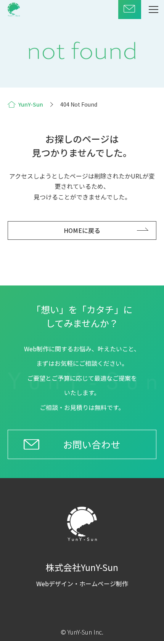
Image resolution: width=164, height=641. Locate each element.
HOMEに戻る (82, 230)
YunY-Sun (30, 104)
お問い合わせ (91, 444)
